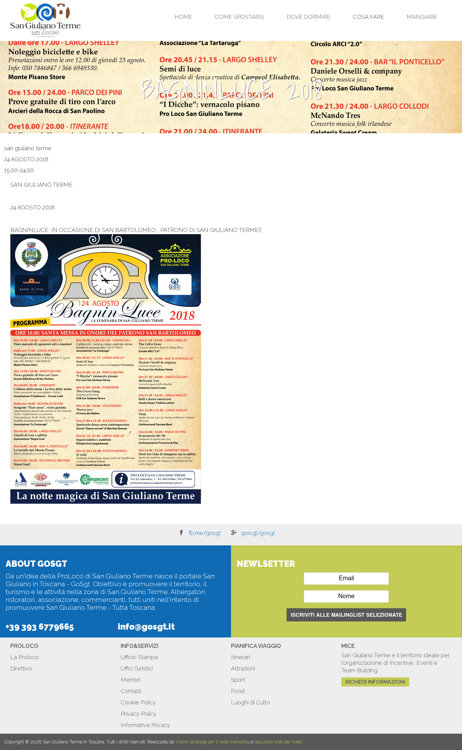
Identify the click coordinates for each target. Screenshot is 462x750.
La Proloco (24, 657)
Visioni (182, 741)
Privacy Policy (139, 713)
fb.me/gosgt (205, 533)
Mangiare (422, 17)
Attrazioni (243, 668)
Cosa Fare (368, 17)
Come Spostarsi (239, 17)
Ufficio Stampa (139, 657)
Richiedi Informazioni (375, 682)
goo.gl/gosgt (258, 533)
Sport (238, 679)
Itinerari (240, 657)
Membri (130, 679)
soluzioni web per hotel (278, 741)
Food (238, 691)
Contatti (131, 691)
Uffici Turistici (137, 668)
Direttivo (21, 668)
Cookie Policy (138, 702)
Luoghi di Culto (250, 702)
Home (183, 17)
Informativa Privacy (145, 725)
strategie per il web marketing (220, 741)
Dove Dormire (308, 17)
